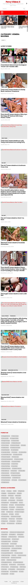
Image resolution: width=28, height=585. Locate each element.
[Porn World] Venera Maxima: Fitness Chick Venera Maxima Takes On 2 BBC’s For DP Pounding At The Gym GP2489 (14, 268)
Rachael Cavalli (16, 475)
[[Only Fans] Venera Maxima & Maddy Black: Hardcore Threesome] (14, 80)
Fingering (5, 507)
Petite (12, 514)
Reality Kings (15, 567)
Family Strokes (6, 548)
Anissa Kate (16, 440)
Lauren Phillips (16, 461)
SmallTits (20, 519)
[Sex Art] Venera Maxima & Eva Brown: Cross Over (13, 166)
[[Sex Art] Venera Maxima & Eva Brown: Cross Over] (14, 156)
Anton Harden (6, 443)
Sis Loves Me (21, 569)
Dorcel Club (6, 543)
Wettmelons (6, 482)
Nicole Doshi (6, 473)
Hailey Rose (6, 447)
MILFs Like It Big (6, 555)
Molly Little (22, 470)
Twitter (6, 581)
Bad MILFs (5, 534)
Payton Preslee (16, 473)
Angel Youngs (6, 440)
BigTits (19, 493)
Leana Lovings (6, 464)
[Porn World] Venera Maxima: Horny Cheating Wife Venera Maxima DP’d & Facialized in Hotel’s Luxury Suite (13, 347)
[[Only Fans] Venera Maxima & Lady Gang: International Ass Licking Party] (14, 131)
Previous (1, 23)
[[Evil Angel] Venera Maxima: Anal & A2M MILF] (14, 284)
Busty (12, 498)
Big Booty (21, 491)
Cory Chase (6, 445)
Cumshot (20, 500)
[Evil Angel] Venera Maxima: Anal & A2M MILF (14, 294)
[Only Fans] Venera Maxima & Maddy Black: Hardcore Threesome (13, 90)
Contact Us (14, 583)
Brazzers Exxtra (13, 370)
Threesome (11, 523)
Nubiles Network (19, 562)
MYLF (4, 560)
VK (10, 581)
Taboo (19, 521)
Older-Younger (20, 512)
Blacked (4, 240)
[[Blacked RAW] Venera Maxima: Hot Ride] (14, 388)
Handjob (12, 507)
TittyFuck (19, 523)
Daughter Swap (6, 541)
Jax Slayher (15, 450)
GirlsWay (14, 550)
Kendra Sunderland (8, 459)
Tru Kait (15, 480)
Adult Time (5, 532)
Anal (4, 491)
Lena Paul (15, 464)
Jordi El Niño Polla (7, 454)
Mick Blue (14, 470)
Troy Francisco (6, 480)
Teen (4, 523)
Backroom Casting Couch (17, 532)
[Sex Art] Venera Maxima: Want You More (12, 218)
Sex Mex (5, 569)
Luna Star (15, 466)
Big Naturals (12, 493)
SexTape (5, 519)
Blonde (4, 495)
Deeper (16, 541)
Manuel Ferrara (6, 468)
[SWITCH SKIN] (26, 3)
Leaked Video (20, 509)
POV (17, 514)
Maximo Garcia (17, 468)
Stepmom (5, 521)
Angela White (14, 438)
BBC (15, 491)
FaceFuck (5, 505)
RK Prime (23, 567)
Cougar (19, 498)
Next (27, 23)
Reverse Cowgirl (16, 516)
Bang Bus (20, 534)
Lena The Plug (6, 466)
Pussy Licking (6, 516)
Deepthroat (5, 502)
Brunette (18, 495)
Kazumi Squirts (6, 457)
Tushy (21, 571)
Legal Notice (16, 581)
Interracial (5, 509)
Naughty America (7, 562)
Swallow (13, 521)
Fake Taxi (19, 546)
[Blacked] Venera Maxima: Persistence (13, 422)
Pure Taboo (6, 567)
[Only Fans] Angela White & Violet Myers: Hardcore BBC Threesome (7, 27)
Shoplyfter (12, 569)
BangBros (12, 534)
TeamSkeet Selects (7, 62)
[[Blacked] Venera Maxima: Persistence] (14, 413)
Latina (12, 509)
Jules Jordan (19, 553)
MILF (4, 512)
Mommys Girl (6, 557)
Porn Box (13, 316)
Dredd (23, 445)
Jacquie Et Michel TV (8, 553)
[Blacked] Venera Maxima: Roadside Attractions (13, 243)
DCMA (22, 581)
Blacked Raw (5, 395)
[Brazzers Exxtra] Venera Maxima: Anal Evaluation (13, 373)
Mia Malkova (6, 470)
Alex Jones (15, 436)
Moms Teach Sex (16, 557)
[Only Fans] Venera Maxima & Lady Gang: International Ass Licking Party (13, 141)
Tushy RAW (5, 574)
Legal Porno (5, 316)
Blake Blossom (16, 443)
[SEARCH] (26, 13)
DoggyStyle (14, 502)
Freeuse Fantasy (17, 548)
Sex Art (4, 163)
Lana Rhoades (6, 461)
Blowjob (11, 495)
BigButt (4, 493)
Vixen (12, 574)
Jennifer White (6, 452)
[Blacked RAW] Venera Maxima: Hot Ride (12, 398)
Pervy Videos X (13, 1)
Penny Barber (6, 475)
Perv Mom (13, 564)
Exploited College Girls (8, 546)
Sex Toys (12, 519)
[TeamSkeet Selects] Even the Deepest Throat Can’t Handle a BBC (14, 65)
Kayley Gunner (18, 454)
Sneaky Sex (5, 571)
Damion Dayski (15, 445)
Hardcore (20, 507)
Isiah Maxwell (6, 450)
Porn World (5, 112)
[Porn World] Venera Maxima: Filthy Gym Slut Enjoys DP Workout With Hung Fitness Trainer (14, 115)
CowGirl (5, 500)
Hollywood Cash (16, 447)
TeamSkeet (14, 571)
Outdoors (5, 514)
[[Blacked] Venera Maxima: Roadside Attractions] (14, 233)
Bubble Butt (5, 498)
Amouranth (5, 438)
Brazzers (4, 370)
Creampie (12, 500)
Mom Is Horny (22, 555)
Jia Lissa (15, 452)
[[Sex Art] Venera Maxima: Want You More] (14, 209)
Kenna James (19, 459)
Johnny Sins (23, 452)
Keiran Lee (15, 457)
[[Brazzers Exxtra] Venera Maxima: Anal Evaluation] (14, 363)
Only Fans (4, 87)
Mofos (14, 555)
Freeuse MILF (6, 550)
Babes (9, 491)
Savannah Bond (7, 477)
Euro (21, 502)
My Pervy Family (12, 560)
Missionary (10, 512)
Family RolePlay (20, 505)
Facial (11, 505)
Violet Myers (23, 480)
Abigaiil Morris (6, 436)
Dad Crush (16, 539)
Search (24, 9)
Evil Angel (4, 291)
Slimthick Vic (17, 477)
